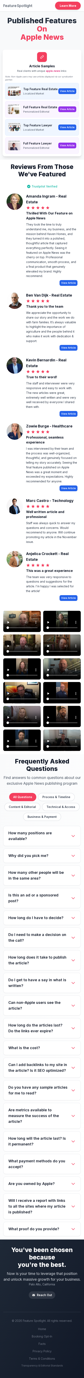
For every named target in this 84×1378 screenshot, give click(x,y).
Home (42, 1329)
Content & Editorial (22, 807)
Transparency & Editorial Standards (42, 1365)
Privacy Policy (42, 1351)
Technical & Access (60, 807)
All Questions (22, 797)
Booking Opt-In (42, 1336)
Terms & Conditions (42, 1358)
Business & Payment (42, 816)
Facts (42, 1343)
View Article (67, 91)
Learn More (68, 5)
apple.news (53, 70)
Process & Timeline (56, 797)
